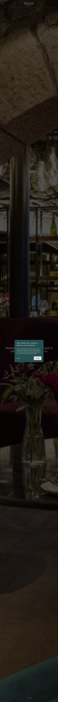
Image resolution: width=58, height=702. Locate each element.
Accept (37, 358)
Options (18, 358)
